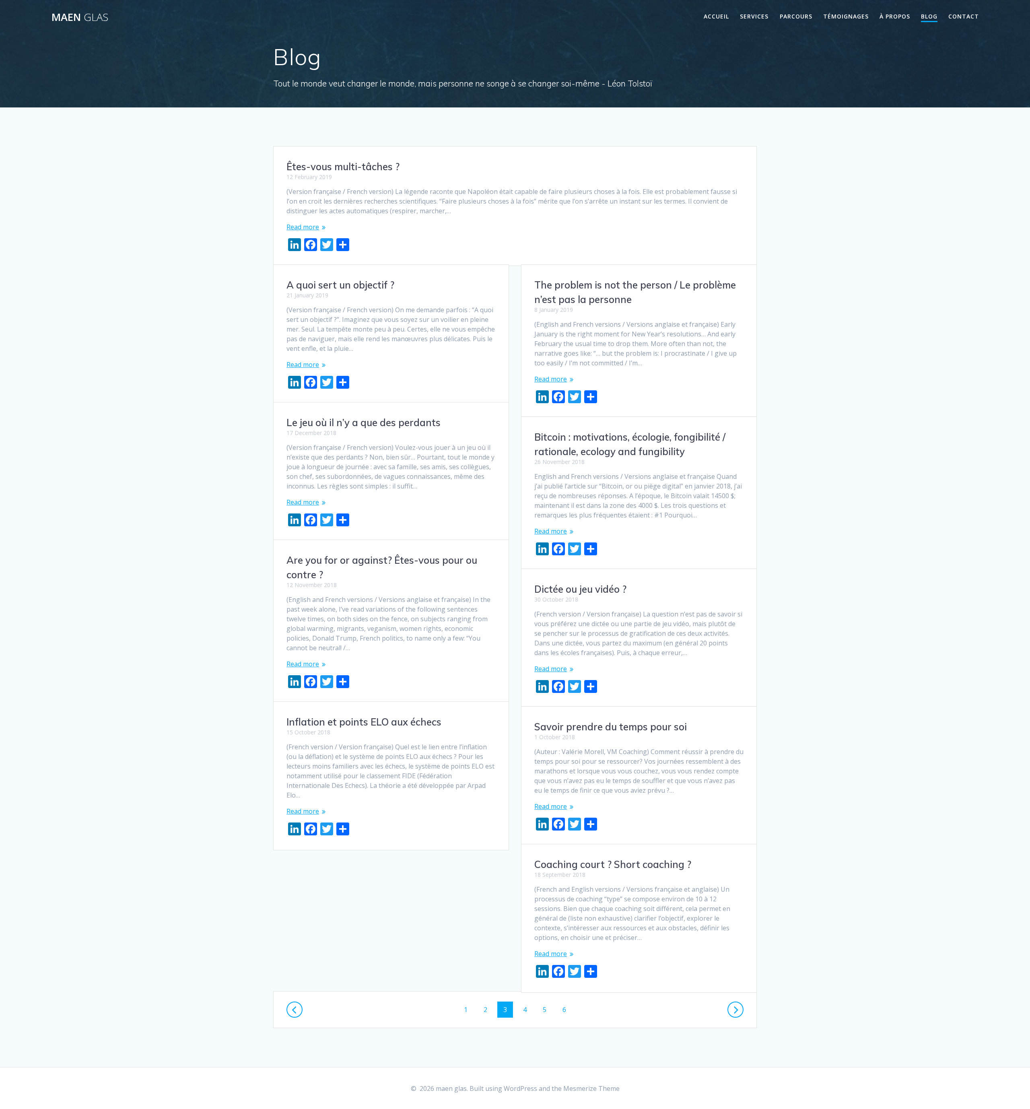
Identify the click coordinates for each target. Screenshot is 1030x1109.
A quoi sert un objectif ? (340, 285)
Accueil (716, 16)
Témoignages (846, 16)
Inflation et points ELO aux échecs (363, 722)
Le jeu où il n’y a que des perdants (363, 422)
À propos (895, 16)
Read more (302, 227)
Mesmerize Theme (591, 1088)
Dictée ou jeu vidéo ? (580, 589)
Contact (963, 16)
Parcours (796, 16)
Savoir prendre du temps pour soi (610, 727)
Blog (929, 16)
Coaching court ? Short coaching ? (612, 864)
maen (80, 17)
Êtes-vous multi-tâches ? (343, 167)
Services (754, 16)
